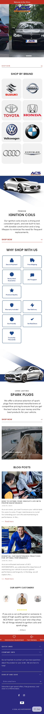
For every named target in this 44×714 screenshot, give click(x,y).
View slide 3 (29, 54)
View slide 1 (15, 54)
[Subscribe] (41, 690)
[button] (35, 9)
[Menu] (3, 9)
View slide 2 (22, 54)
